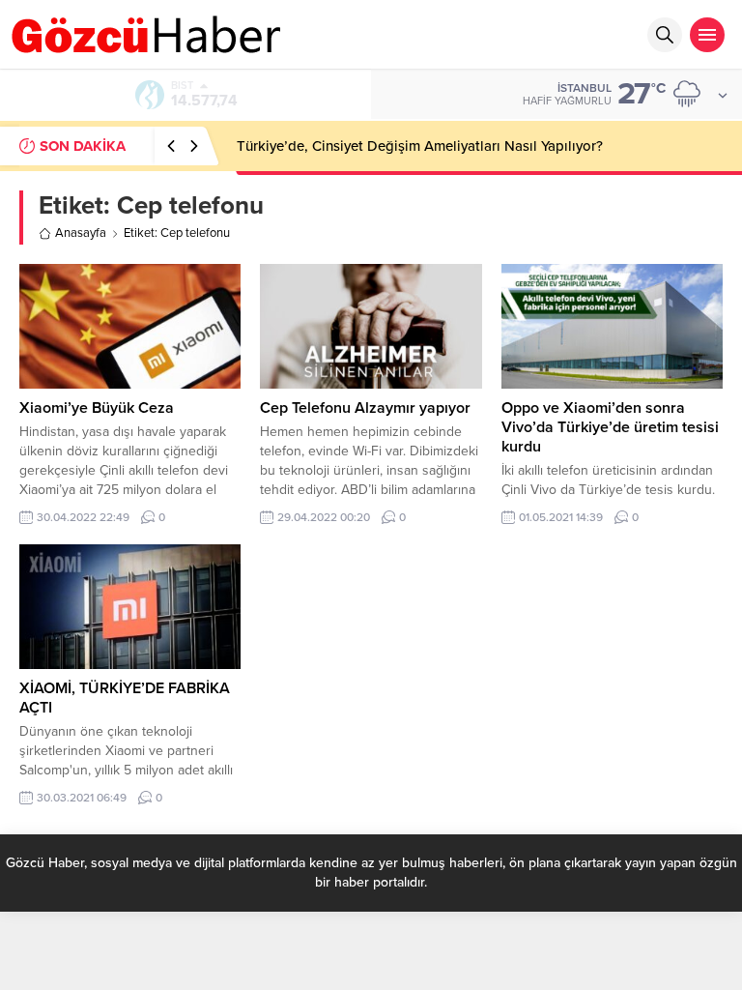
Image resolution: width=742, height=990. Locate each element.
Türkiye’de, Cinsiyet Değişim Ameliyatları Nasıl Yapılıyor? (420, 146)
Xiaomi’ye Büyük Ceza (96, 408)
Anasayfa (80, 233)
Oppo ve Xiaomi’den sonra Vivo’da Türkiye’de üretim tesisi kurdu (610, 427)
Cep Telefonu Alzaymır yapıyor (365, 408)
